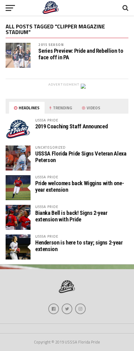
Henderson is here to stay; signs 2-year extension (79, 245)
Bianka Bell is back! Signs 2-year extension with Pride (71, 216)
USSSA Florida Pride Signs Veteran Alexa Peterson (81, 156)
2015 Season (51, 44)
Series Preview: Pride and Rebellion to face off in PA (80, 54)
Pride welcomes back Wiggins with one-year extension (79, 186)
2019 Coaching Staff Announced (71, 126)
